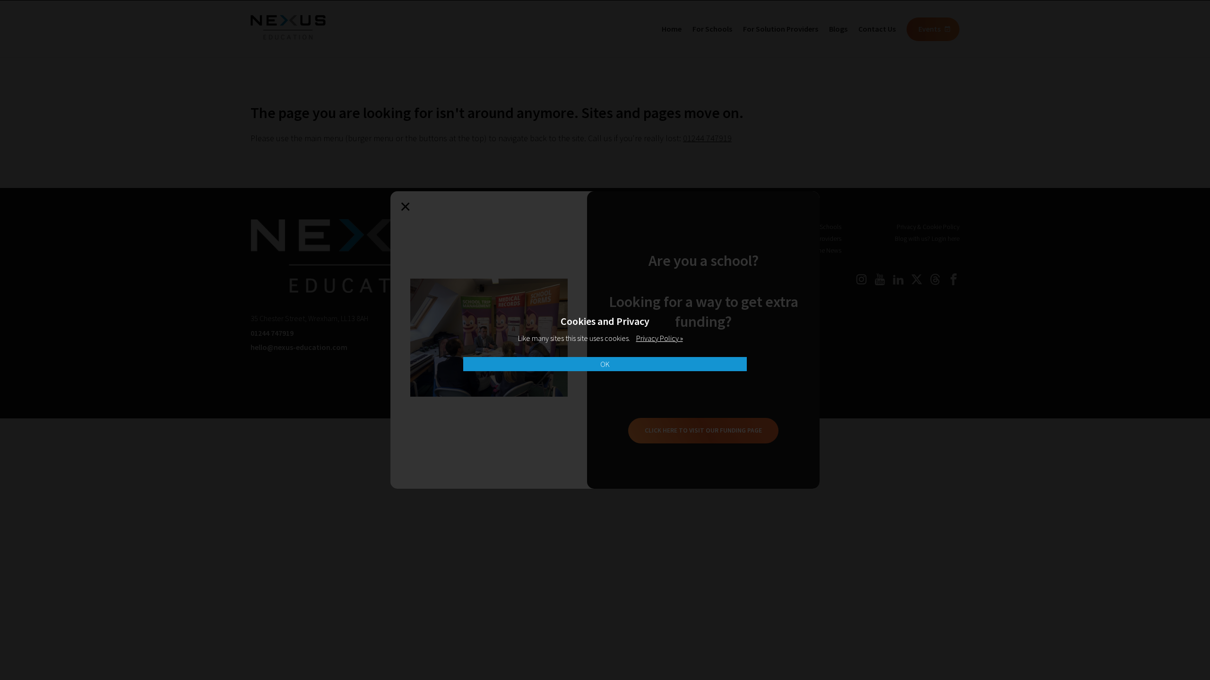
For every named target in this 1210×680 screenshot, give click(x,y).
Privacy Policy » (659, 338)
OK (605, 364)
